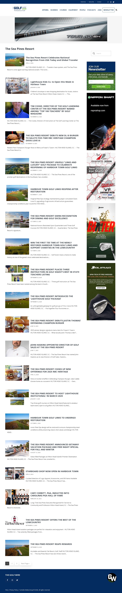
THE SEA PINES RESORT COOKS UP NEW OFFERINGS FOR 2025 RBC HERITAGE (50, 370)
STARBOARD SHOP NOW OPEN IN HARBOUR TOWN (52, 471)
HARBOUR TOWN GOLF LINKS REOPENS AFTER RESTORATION (54, 190)
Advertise (83, 2)
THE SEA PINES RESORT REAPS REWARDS (51, 544)
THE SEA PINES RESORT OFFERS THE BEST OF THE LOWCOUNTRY (51, 521)
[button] (116, 10)
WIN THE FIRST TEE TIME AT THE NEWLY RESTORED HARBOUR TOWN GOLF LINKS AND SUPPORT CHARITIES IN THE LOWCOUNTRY (54, 245)
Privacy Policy (13, 590)
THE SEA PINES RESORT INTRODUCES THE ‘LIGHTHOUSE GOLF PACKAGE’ (51, 297)
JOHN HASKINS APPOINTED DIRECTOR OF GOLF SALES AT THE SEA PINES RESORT (54, 346)
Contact (99, 2)
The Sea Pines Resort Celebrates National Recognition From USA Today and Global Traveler (52, 58)
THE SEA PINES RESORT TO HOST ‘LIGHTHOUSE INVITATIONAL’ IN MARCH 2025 (54, 394)
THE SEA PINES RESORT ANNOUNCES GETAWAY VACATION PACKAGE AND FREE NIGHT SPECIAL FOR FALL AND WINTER (54, 447)
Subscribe (91, 2)
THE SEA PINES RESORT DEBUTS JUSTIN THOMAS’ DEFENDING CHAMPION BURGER (55, 321)
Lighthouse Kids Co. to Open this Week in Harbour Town (52, 83)
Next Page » (25, 563)
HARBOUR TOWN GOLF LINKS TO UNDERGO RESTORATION (53, 419)
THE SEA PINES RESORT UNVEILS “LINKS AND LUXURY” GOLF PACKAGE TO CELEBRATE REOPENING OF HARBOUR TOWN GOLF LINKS (53, 165)
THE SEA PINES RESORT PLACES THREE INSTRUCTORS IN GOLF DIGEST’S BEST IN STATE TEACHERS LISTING (54, 272)
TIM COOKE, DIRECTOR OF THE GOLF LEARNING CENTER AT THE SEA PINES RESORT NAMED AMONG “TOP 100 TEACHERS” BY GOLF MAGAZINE (54, 110)
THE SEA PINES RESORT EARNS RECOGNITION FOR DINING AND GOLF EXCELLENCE (53, 217)
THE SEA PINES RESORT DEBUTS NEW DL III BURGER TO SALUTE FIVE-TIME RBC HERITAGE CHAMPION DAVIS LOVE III (52, 138)
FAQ (6, 590)
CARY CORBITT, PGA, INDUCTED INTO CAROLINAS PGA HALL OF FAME (49, 494)
